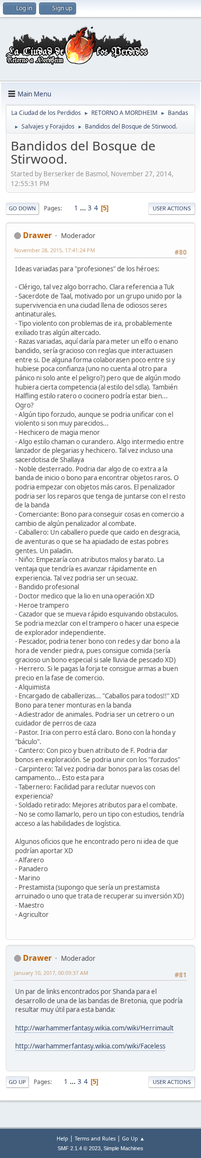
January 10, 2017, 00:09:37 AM (51, 972)
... (83, 208)
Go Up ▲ (133, 1138)
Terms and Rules (95, 1138)
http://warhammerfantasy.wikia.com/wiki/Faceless (90, 1046)
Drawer (37, 235)
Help (62, 1138)
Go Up (17, 1081)
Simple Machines (123, 1148)
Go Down (22, 208)
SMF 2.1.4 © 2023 (79, 1148)
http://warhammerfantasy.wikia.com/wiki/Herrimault (94, 1028)
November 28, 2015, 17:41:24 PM (54, 250)
